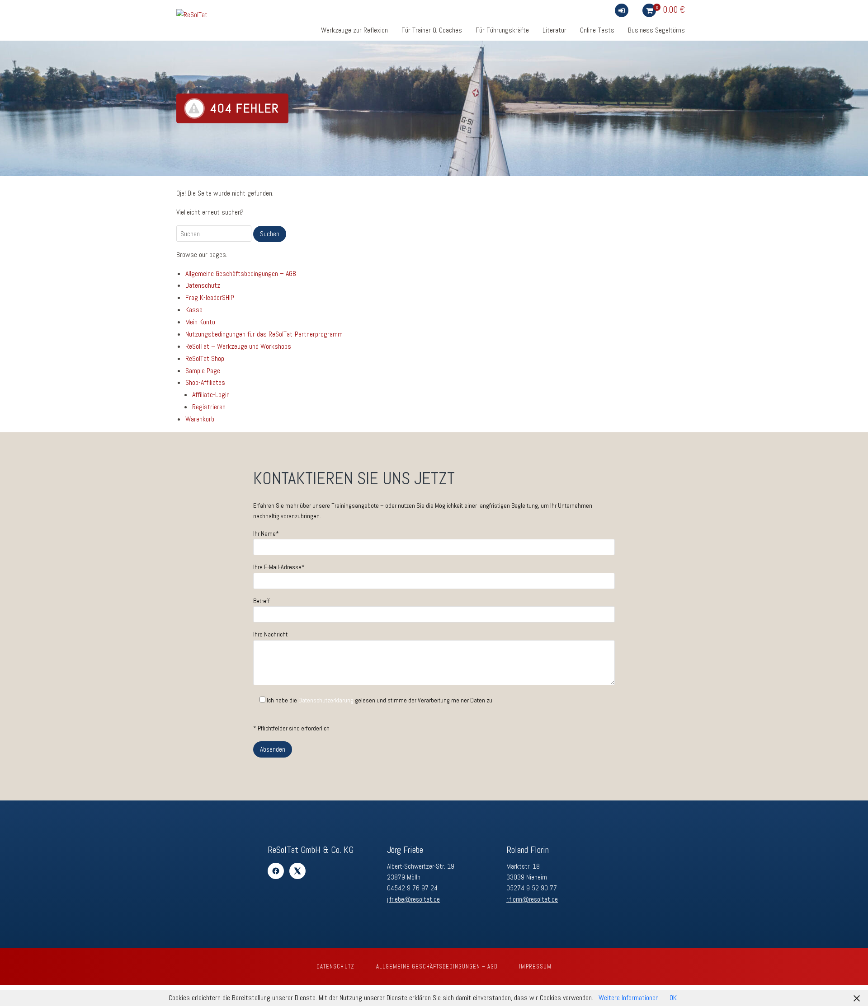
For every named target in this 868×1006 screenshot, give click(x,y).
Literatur (554, 30)
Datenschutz (202, 285)
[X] (297, 871)
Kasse (194, 309)
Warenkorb (199, 419)
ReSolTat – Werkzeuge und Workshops (238, 346)
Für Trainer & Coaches (431, 30)
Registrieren (209, 407)
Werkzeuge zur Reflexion (354, 30)
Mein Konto (200, 322)
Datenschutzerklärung (326, 700)
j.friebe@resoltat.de (413, 899)
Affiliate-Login (211, 394)
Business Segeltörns (656, 30)
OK (673, 997)
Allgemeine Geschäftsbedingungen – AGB (240, 273)
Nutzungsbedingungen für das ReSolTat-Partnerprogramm (264, 334)
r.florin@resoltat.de (532, 899)
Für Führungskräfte (502, 30)
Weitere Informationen (629, 997)
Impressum (535, 966)
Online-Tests (597, 30)
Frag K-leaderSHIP (209, 297)
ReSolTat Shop (204, 358)
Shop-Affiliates (205, 382)
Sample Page (202, 370)
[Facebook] (276, 871)
